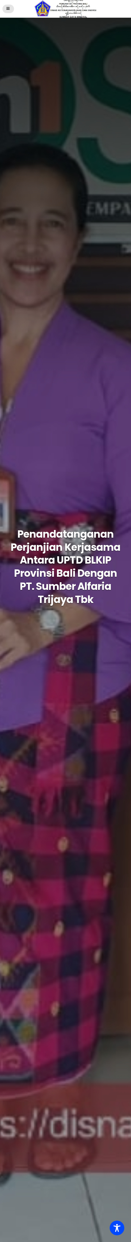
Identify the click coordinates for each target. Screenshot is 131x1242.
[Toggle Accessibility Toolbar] (117, 1228)
